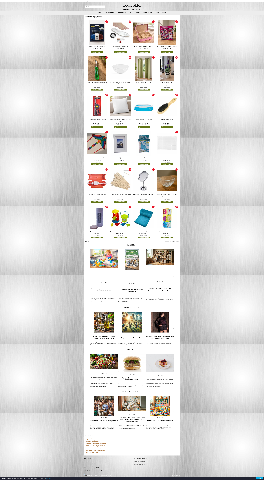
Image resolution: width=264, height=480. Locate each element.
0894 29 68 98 (97, 1)
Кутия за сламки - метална (97, 231)
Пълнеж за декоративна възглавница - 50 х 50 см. (120, 120)
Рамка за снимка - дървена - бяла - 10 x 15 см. (120, 157)
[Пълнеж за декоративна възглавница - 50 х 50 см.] (120, 106)
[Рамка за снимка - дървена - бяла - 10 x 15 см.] (120, 143)
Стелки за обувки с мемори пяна (120, 46)
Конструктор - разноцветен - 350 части (167, 46)
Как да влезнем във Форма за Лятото (132, 338)
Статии (164, 12)
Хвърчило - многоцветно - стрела (97, 157)
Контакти (98, 462)
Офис (130, 12)
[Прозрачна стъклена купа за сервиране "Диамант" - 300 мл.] (167, 180)
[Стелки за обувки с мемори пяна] (120, 32)
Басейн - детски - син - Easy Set (144, 119)
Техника (137, 12)
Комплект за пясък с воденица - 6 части (120, 231)
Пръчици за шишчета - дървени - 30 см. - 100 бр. (120, 195)
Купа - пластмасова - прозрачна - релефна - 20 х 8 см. (120, 83)
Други (157, 12)
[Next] (173, 276)
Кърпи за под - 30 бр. (143, 157)
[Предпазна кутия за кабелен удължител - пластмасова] (97, 180)
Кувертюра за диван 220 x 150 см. (143, 231)
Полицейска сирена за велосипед (97, 46)
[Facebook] (178, 1)
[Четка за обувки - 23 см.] (167, 106)
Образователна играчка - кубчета (167, 231)
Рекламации (86, 464)
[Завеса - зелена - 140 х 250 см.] (143, 68)
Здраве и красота (147, 12)
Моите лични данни (175, 475)
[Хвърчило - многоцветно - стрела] (97, 143)
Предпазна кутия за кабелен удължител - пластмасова (97, 195)
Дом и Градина (122, 12)
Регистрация (87, 470)
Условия (97, 467)
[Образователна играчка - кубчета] (167, 218)
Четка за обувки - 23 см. (167, 119)
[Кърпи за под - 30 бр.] (143, 143)
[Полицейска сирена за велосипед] (97, 32)
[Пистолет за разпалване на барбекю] (97, 106)
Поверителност (99, 470)
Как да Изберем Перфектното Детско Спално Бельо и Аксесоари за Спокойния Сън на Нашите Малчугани (132, 419)
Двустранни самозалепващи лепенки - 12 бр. (167, 157)
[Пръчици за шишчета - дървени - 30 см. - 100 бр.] (120, 180)
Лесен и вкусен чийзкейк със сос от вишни (160, 379)
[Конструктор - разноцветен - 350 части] (167, 32)
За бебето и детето (109, 12)
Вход (85, 467)
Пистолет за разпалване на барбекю (97, 119)
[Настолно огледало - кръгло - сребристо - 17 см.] (143, 180)
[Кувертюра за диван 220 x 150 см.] (143, 218)
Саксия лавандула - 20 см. (167, 82)
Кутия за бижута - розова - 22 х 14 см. (143, 46)
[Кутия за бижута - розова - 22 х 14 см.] (143, 32)
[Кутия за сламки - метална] (97, 218)
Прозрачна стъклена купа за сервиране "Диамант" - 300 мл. (167, 195)
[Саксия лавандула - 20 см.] (167, 68)
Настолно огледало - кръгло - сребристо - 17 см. (143, 195)
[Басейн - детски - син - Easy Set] (143, 106)
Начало (99, 12)
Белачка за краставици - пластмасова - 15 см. (97, 83)
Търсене (97, 464)
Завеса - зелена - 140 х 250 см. (143, 82)
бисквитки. (48, 478)
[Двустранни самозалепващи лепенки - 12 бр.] (167, 143)
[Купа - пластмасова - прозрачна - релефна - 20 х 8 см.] (120, 68)
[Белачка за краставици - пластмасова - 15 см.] (97, 68)
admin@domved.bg (142, 461)
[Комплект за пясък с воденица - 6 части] (120, 218)
